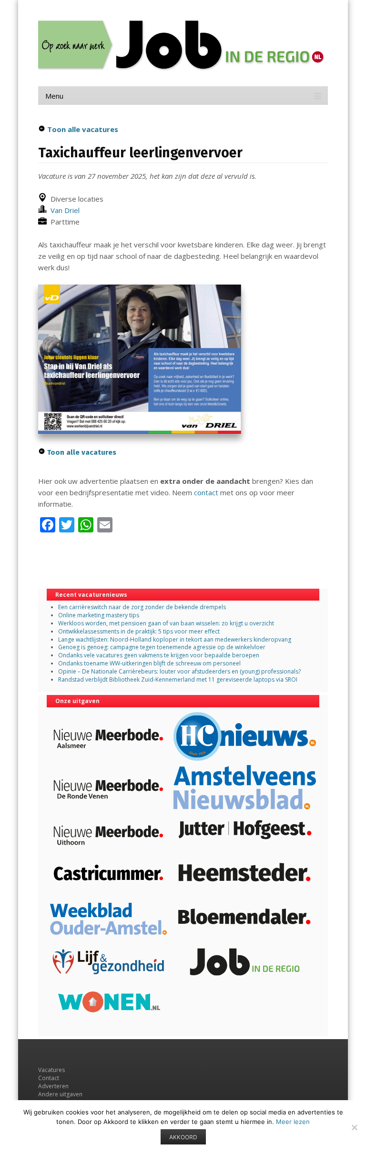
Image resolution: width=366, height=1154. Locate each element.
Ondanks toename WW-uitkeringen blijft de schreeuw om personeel (149, 663)
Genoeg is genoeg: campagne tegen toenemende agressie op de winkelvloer (161, 647)
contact (206, 492)
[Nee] (354, 1127)
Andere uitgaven (60, 1094)
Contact (48, 1078)
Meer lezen (293, 1121)
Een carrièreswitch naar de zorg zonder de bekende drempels (142, 607)
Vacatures (51, 1070)
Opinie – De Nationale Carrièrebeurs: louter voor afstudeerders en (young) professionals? (179, 671)
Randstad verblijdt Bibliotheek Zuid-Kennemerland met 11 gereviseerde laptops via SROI (177, 679)
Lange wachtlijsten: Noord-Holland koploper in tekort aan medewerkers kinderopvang (174, 639)
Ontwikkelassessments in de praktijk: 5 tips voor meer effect (139, 631)
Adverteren (53, 1086)
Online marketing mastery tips (98, 615)
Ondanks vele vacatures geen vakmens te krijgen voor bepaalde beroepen (158, 655)
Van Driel (63, 210)
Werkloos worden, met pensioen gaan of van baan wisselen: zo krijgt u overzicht (166, 623)
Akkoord (183, 1137)
